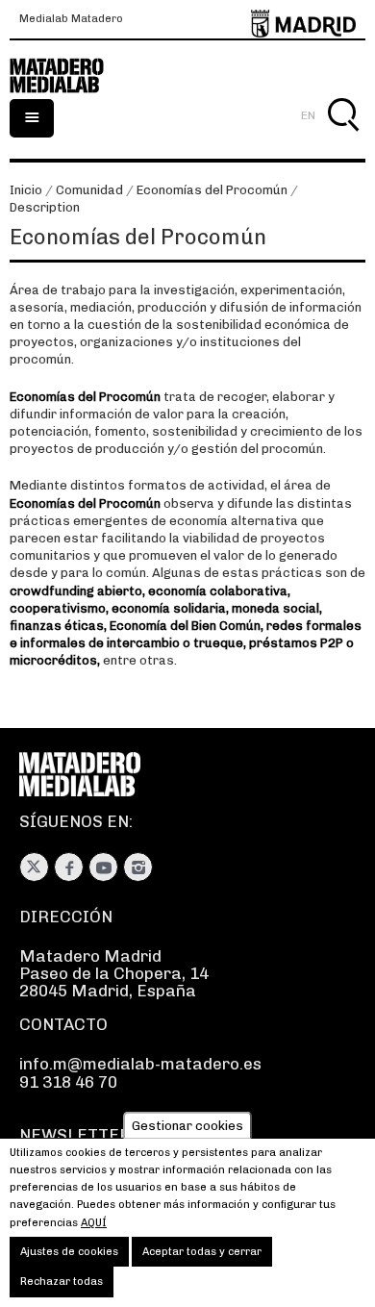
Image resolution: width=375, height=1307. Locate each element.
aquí (94, 1223)
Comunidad (89, 190)
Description (45, 207)
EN (308, 115)
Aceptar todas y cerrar (202, 1251)
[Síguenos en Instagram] (138, 867)
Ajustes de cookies (69, 1251)
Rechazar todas (61, 1281)
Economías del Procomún (212, 190)
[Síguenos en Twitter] (34, 867)
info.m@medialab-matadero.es (140, 1063)
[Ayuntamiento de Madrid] (303, 20)
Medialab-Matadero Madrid (67, 76)
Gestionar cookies (187, 1125)
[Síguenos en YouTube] (103, 867)
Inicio (26, 190)
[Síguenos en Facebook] (69, 867)
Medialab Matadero (71, 19)
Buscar (343, 137)
